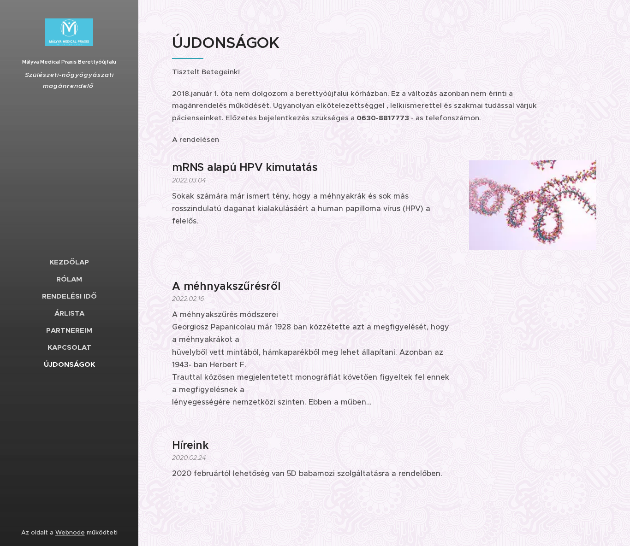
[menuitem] (69, 262)
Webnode (70, 532)
